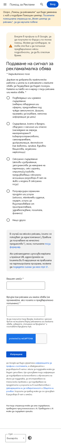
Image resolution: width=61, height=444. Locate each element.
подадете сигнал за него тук (29, 267)
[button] (5, 4)
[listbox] (15, 438)
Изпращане (16, 354)
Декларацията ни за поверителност (23, 388)
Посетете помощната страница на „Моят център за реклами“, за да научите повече (28, 18)
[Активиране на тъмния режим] (29, 438)
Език (11, 434)
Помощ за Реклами (22, 4)
